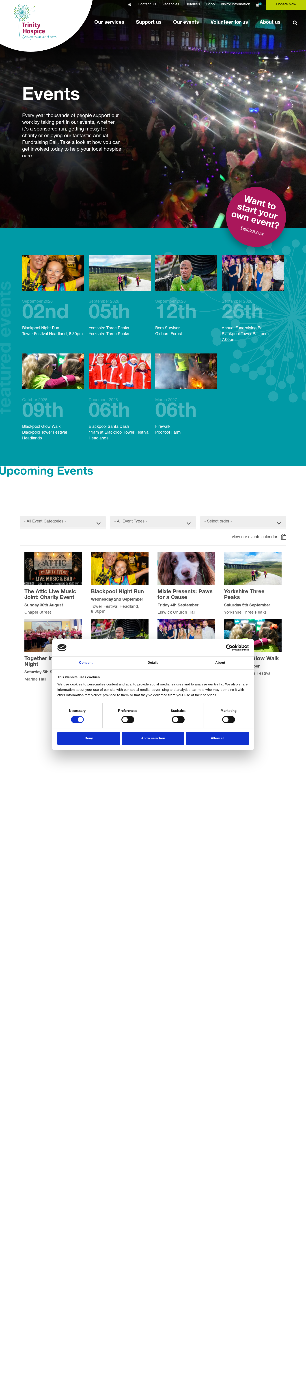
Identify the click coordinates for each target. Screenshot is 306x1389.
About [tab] (220, 662)
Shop (210, 4)
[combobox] (63, 522)
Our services (109, 22)
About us (270, 22)
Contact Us (147, 4)
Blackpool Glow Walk (44, 419)
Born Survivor (176, 318)
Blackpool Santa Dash (119, 419)
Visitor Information (235, 4)
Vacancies (170, 4)
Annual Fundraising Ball (246, 321)
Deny (89, 738)
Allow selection (153, 738)
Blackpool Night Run (52, 318)
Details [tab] (153, 662)
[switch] (127, 719)
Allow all (217, 738)
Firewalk (176, 416)
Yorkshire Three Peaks (109, 318)
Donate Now (286, 4)
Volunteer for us (229, 22)
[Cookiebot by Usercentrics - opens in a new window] (229, 647)
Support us (149, 22)
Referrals (192, 4)
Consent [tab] (86, 662)
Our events (186, 22)
